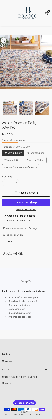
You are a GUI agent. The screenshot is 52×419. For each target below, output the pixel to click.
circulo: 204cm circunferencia (20, 168)
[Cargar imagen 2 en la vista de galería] (26, 108)
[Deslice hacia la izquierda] (4, 108)
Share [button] (9, 241)
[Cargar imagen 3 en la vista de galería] (42, 108)
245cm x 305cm (13, 153)
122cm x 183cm (12, 161)
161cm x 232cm (35, 153)
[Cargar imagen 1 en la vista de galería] (10, 108)
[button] (26, 253)
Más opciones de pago (26, 209)
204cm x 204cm (35, 161)
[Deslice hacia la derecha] (47, 108)
